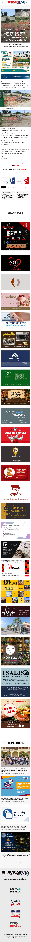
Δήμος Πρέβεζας (20, 29)
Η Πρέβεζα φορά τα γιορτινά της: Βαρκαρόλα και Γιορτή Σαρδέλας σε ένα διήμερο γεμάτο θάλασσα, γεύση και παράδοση (15, 855)
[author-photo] (2, 773)
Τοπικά (3, 188)
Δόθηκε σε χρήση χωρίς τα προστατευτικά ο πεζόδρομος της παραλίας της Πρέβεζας (22, 196)
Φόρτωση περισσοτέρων (15, 862)
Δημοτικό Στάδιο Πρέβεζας (22, 187)
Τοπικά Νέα (9, 29)
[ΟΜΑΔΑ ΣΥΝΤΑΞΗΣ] (15, 207)
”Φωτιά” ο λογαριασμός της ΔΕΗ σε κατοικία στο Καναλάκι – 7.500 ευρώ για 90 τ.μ (7, 196)
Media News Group (18, 937)
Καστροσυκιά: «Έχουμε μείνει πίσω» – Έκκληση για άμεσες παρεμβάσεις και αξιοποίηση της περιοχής (14, 827)
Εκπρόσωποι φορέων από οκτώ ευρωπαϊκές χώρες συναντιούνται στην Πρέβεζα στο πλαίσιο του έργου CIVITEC (14, 770)
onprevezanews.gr (8, 934)
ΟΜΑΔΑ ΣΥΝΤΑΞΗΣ (17, 44)
